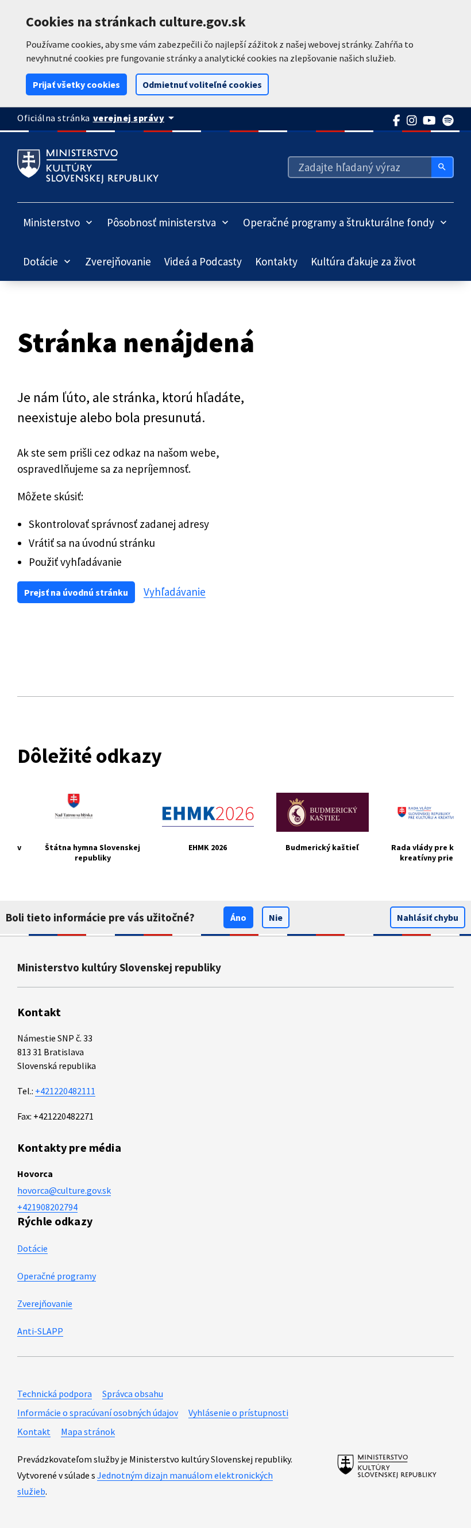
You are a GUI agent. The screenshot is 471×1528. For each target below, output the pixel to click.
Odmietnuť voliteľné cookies (202, 84)
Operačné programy (56, 1276)
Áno (238, 917)
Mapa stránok (88, 1431)
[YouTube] (430, 120)
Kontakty (276, 261)
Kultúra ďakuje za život (363, 261)
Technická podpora (54, 1393)
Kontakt (34, 1431)
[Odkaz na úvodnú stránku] (88, 166)
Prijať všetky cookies (76, 84)
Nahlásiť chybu (427, 917)
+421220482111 (65, 1091)
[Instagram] (412, 120)
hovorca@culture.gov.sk (64, 1190)
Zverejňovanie (118, 261)
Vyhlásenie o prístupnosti (238, 1412)
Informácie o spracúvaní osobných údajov (97, 1412)
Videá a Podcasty (203, 261)
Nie (276, 917)
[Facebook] (397, 120)
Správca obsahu (132, 1393)
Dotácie (32, 1248)
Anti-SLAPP (40, 1331)
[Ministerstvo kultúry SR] (387, 1466)
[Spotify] (448, 120)
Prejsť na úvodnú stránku (76, 592)
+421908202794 (47, 1207)
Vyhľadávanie (175, 591)
